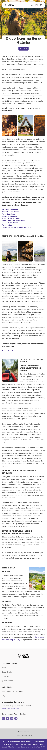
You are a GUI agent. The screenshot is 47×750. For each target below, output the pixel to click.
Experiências (7, 672)
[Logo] (11, 5)
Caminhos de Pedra (10, 212)
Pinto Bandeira (8, 214)
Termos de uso (23, 732)
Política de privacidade (23, 735)
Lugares (5, 676)
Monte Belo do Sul (10, 223)
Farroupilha (7, 225)
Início (4, 668)
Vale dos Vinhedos (10, 210)
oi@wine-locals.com (10, 708)
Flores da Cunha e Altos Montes (16, 227)
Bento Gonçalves (9, 216)
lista (25, 48)
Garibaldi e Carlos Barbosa (13, 221)
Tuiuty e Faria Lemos (11, 218)
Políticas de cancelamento (13, 691)
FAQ (3, 696)
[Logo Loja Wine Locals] (23, 655)
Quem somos (7, 681)
